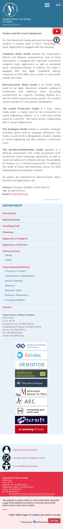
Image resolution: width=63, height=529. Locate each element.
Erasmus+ (10, 285)
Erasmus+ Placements (16, 295)
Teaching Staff (10, 226)
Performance (42, 522)
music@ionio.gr (16, 335)
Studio (8, 259)
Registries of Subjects (15, 238)
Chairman (8, 232)
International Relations (16, 267)
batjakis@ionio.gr (19, 194)
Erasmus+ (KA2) (13, 290)
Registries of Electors (15, 244)
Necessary (27, 522)
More (4, 509)
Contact (7, 307)
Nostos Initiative (14, 280)
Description (9, 213)
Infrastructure (11, 251)
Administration (11, 219)
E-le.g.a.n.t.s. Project (15, 270)
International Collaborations (20, 275)
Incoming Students (15, 299)
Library (8, 255)
